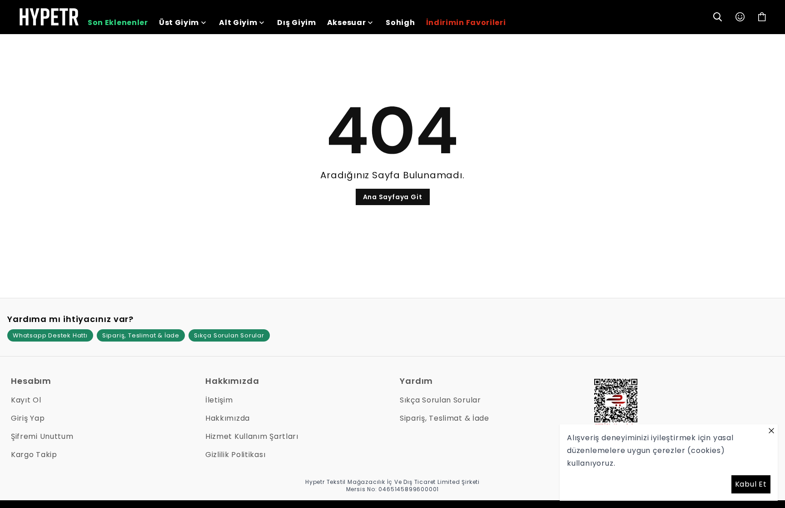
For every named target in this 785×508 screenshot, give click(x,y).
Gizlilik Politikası (235, 454)
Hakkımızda (232, 381)
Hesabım (31, 381)
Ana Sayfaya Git (392, 196)
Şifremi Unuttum (42, 436)
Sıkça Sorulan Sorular (229, 335)
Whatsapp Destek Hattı (50, 335)
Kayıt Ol (26, 400)
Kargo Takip (34, 454)
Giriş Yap (28, 418)
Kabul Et (751, 484)
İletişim (219, 400)
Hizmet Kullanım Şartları (251, 436)
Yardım (416, 381)
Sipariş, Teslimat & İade (140, 335)
